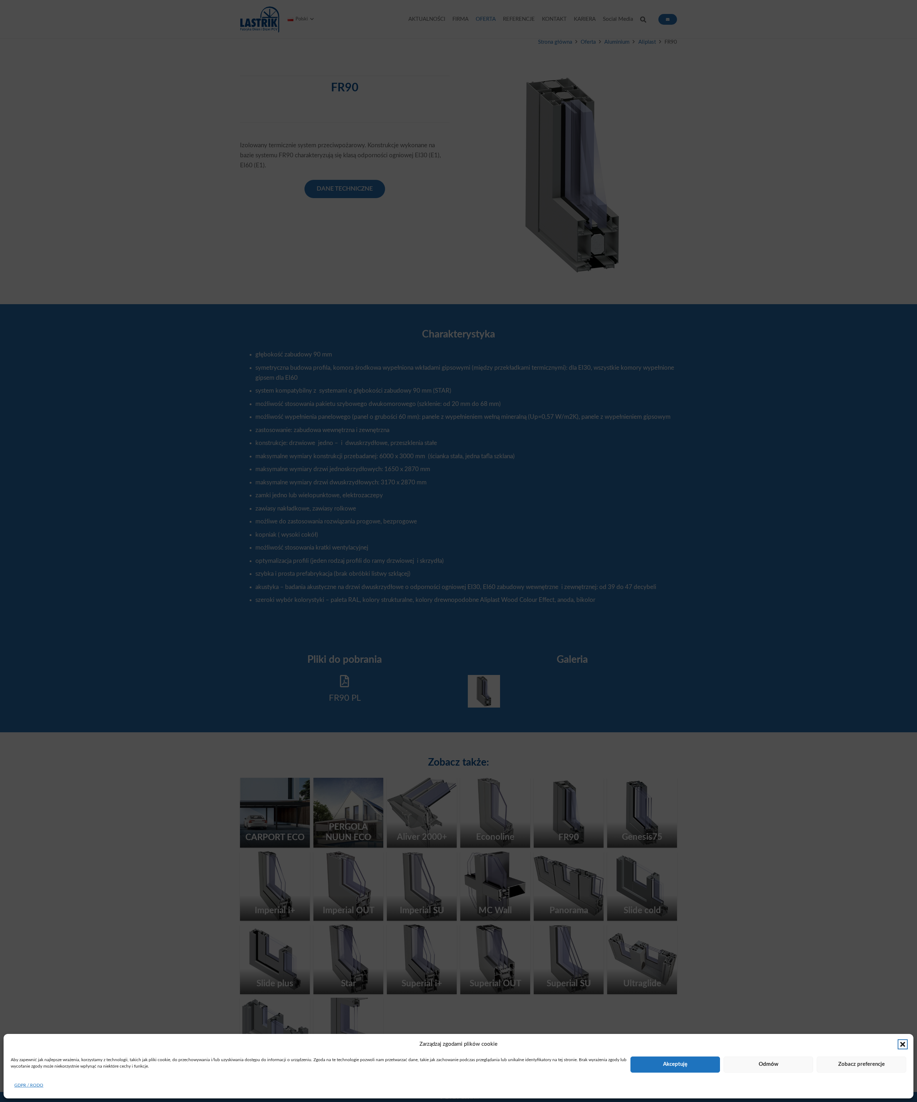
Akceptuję (675, 1064)
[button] (902, 1044)
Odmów (768, 1064)
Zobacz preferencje (861, 1064)
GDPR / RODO (28, 1085)
